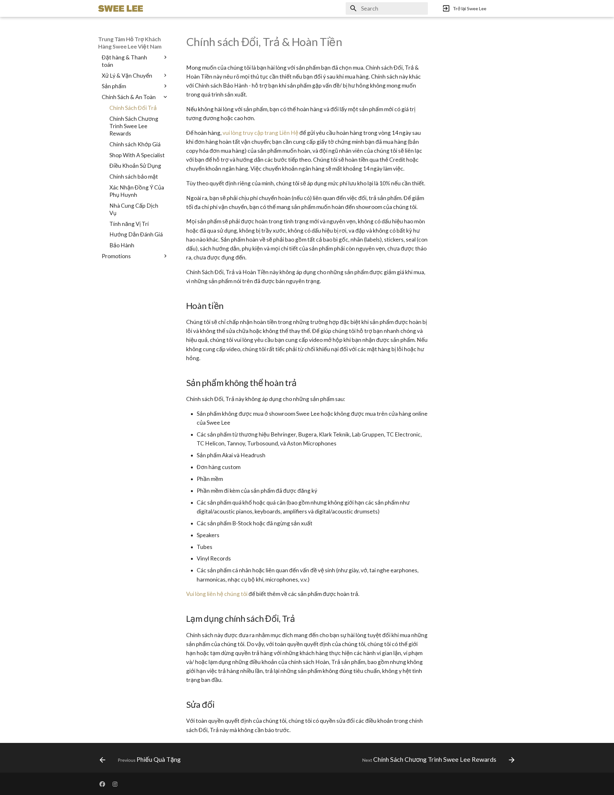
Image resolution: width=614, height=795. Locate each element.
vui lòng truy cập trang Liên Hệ (260, 132)
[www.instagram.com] (115, 783)
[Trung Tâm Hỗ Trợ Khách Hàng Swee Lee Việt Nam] (120, 8)
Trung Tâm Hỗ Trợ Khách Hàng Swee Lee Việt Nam (129, 43)
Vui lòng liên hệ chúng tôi (217, 593)
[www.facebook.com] (102, 783)
